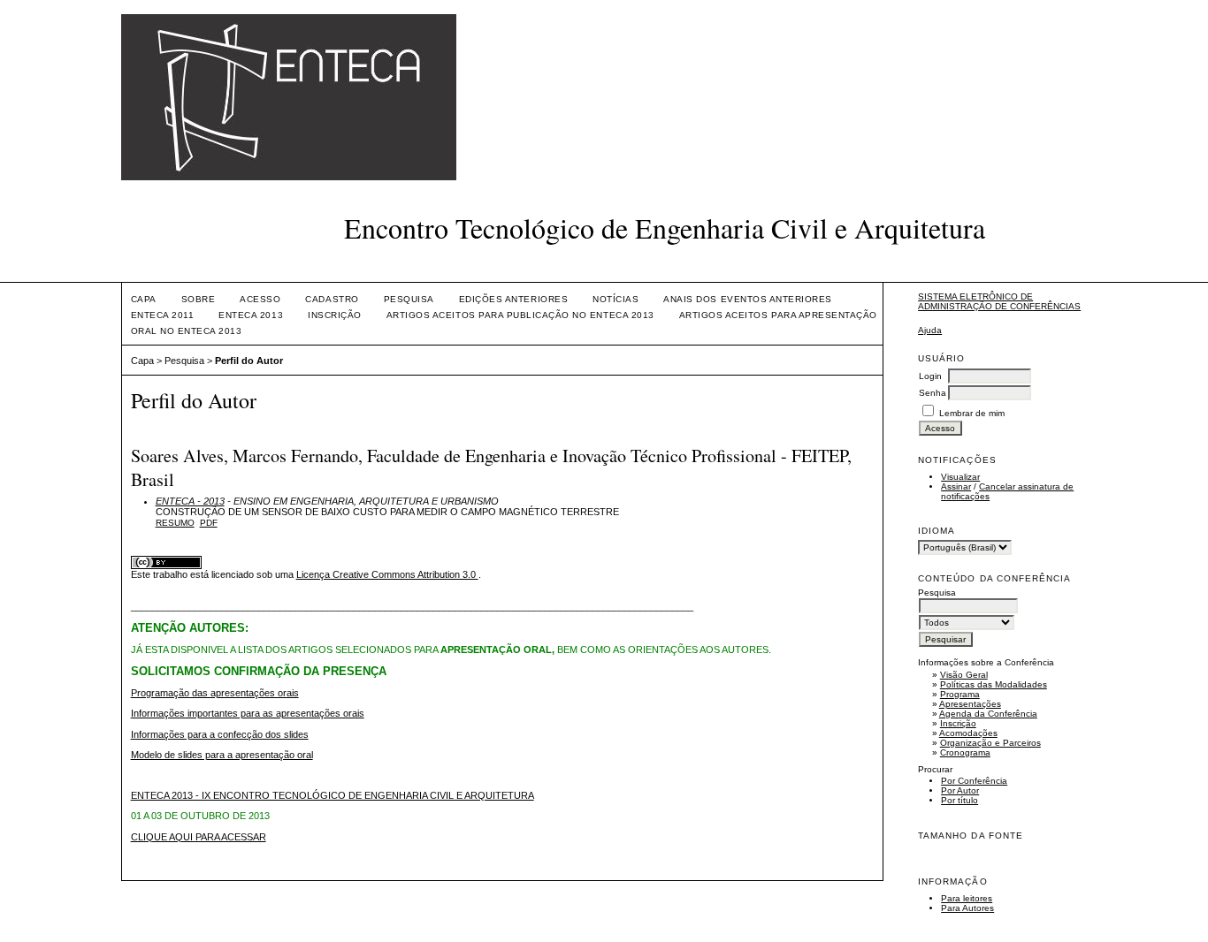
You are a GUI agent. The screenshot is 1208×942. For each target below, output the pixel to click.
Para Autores (967, 908)
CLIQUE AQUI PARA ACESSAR (198, 837)
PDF (209, 523)
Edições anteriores (513, 299)
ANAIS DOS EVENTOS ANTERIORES (747, 299)
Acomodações (968, 733)
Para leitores (966, 898)
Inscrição (958, 723)
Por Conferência (974, 781)
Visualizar (960, 477)
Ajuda (930, 330)
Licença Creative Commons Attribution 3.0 (387, 574)
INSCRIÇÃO (335, 315)
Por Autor (960, 790)
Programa (960, 694)
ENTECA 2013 (250, 315)
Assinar (956, 486)
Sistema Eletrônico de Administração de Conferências (999, 301)
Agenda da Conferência (988, 713)
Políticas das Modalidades (993, 684)
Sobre (198, 299)
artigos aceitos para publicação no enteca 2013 (520, 315)
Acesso (260, 299)
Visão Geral (964, 675)
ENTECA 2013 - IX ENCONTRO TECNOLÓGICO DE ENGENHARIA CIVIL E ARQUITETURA (332, 795)
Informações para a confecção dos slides (220, 734)
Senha (932, 393)
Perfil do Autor (249, 360)
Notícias (615, 299)
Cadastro (331, 299)
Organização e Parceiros (990, 743)
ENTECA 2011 (163, 315)
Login (930, 376)
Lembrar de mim (972, 413)
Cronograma (965, 752)
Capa (144, 299)
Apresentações (970, 704)
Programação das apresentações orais (215, 693)
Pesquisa (409, 299)
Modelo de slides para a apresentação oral (222, 754)
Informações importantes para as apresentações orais (247, 713)
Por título (959, 800)
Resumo (175, 523)
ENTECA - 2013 (190, 501)
